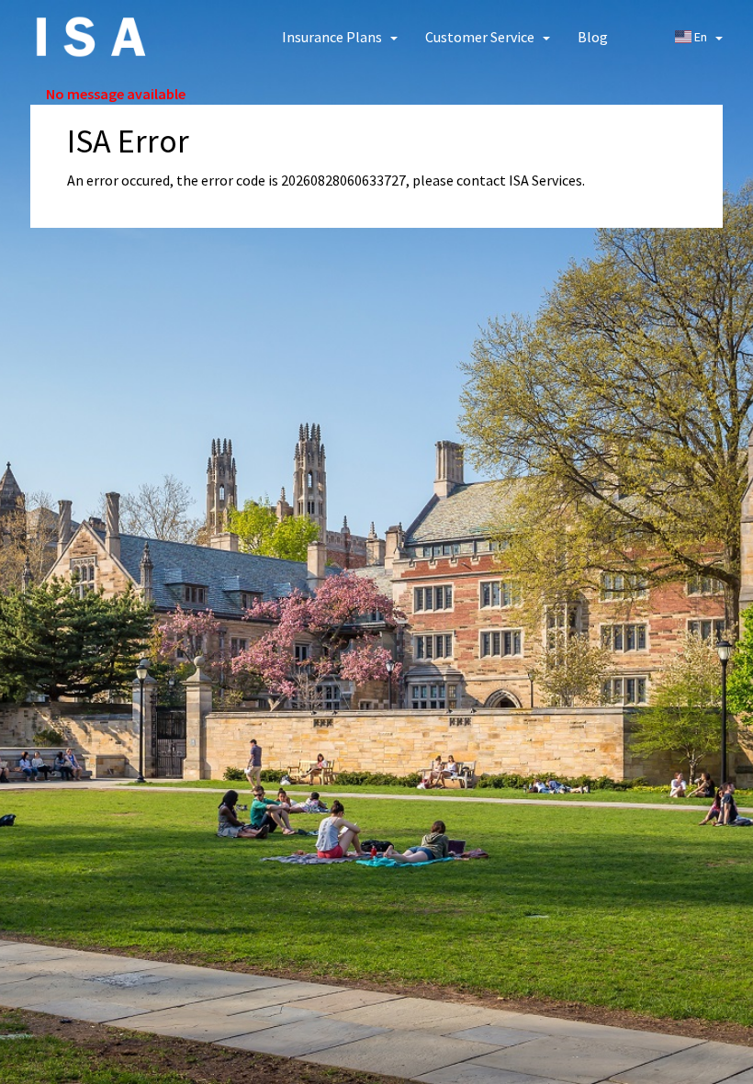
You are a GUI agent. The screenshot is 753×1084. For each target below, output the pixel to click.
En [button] (700, 36)
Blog (593, 37)
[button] (339, 37)
